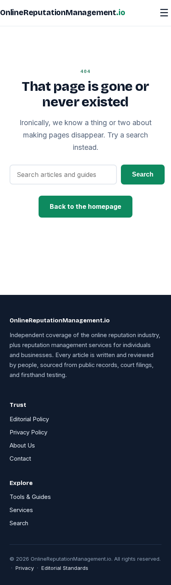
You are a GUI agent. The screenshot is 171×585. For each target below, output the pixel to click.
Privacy (25, 568)
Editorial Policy (29, 419)
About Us (22, 445)
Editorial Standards (64, 568)
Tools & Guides (30, 497)
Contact (20, 458)
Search (143, 174)
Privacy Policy (28, 432)
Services (21, 510)
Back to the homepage (85, 206)
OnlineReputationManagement (62, 12)
